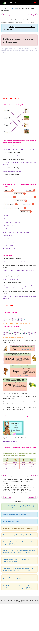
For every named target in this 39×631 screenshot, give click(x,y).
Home (3, 8)
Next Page (31, 15)
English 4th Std (12, 8)
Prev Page (7, 15)
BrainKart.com (15, 3)
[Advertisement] (19, 73)
